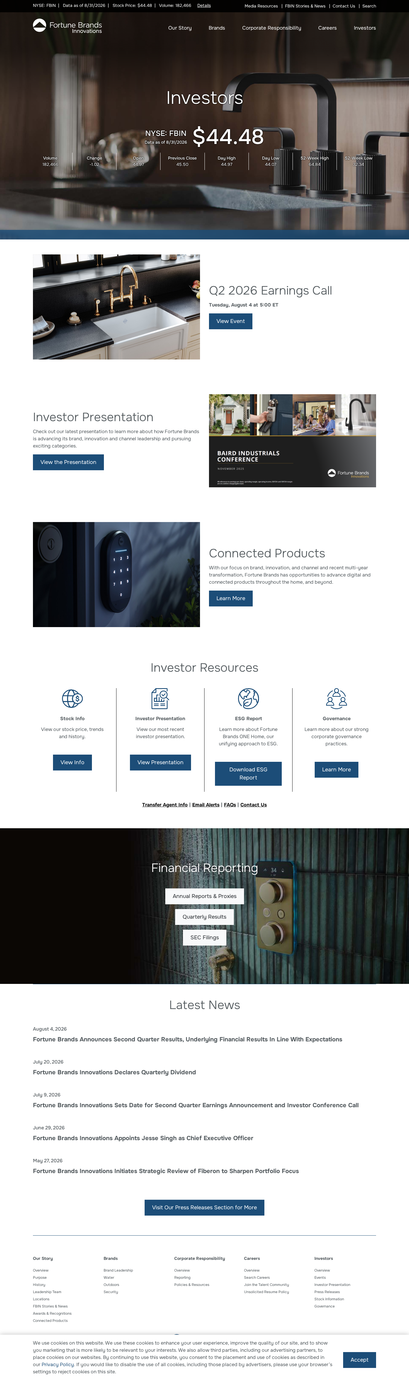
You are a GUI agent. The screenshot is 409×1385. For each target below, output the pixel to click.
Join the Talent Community (266, 1284)
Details (204, 5)
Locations (41, 1299)
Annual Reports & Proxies (205, 896)
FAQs (230, 805)
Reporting (182, 1277)
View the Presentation (68, 462)
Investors (365, 28)
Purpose (40, 1277)
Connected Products (50, 1320)
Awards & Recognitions (52, 1313)
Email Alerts (205, 805)
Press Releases (327, 1292)
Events (320, 1277)
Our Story (180, 28)
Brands (217, 28)
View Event (230, 321)
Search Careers (257, 1277)
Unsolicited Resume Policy (266, 1292)
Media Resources (261, 6)
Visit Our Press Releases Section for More (204, 1207)
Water (109, 1277)
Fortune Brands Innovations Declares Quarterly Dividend (114, 1072)
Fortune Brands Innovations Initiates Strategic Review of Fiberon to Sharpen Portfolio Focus (166, 1171)
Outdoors (111, 1284)
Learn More (230, 598)
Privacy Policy (58, 1364)
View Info (72, 762)
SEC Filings (204, 937)
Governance (324, 1306)
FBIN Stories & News (305, 6)
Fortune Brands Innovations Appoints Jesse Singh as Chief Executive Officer (143, 1138)
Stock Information (329, 1299)
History (39, 1284)
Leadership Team (47, 1292)
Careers (327, 28)
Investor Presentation (332, 1284)
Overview (41, 1270)
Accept (360, 1360)
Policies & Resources (191, 1284)
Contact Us (344, 6)
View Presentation (160, 762)
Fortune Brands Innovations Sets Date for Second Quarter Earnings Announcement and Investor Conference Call (196, 1105)
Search (369, 6)
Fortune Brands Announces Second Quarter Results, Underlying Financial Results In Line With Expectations (187, 1039)
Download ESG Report (248, 773)
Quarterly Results (204, 917)
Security (111, 1292)
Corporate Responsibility (271, 28)
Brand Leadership (118, 1270)
